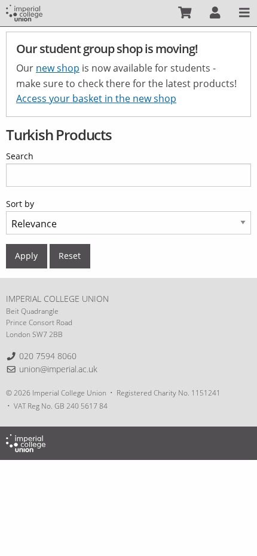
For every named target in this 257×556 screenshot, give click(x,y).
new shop (57, 68)
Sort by (20, 203)
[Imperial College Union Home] (24, 11)
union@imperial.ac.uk (58, 369)
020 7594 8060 (48, 356)
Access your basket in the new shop (96, 98)
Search (19, 156)
